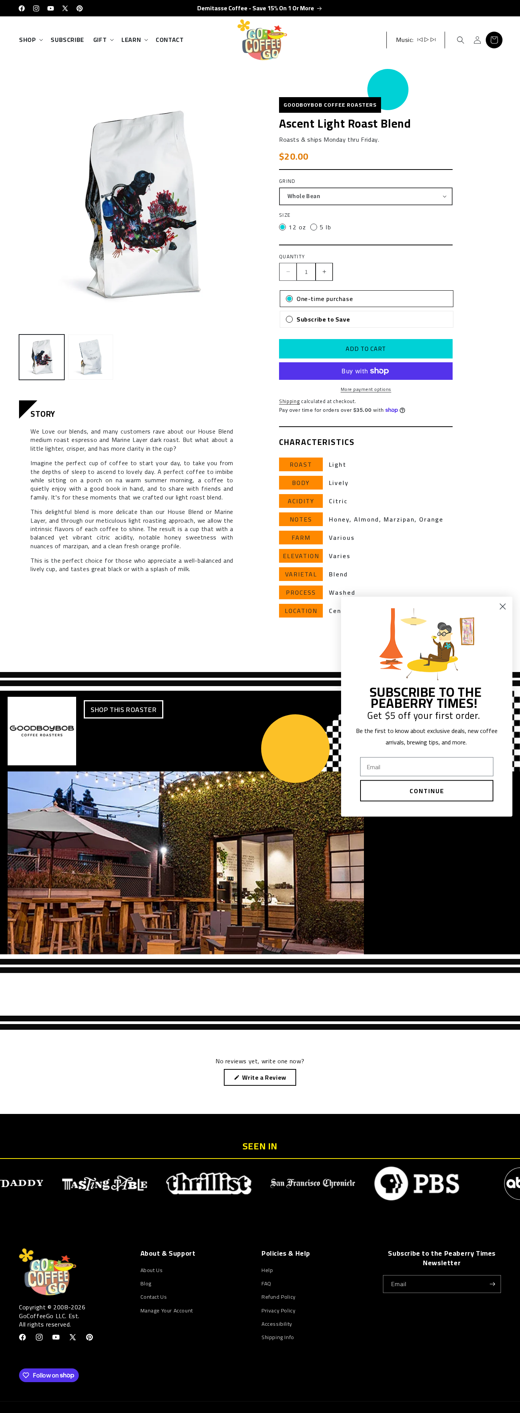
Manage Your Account (166, 1310)
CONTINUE (427, 790)
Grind (287, 181)
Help (267, 1270)
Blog (146, 1283)
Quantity (292, 257)
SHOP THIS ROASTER (123, 709)
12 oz (297, 227)
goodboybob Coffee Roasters (330, 105)
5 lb (325, 227)
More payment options (366, 389)
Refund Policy (279, 1297)
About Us (151, 1270)
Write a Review (266, 1078)
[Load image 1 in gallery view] (41, 357)
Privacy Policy (278, 1310)
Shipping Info (278, 1337)
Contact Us (153, 1297)
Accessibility (277, 1324)
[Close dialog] (502, 606)
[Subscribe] (492, 1284)
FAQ (266, 1283)
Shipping (289, 401)
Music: (405, 39)
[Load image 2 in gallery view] (90, 357)
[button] (30, 39)
